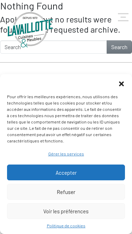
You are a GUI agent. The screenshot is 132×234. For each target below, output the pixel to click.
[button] (121, 82)
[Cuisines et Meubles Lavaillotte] (30, 30)
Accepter (66, 172)
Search (119, 47)
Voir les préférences (66, 211)
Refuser (66, 192)
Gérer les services (66, 153)
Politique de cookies (66, 225)
